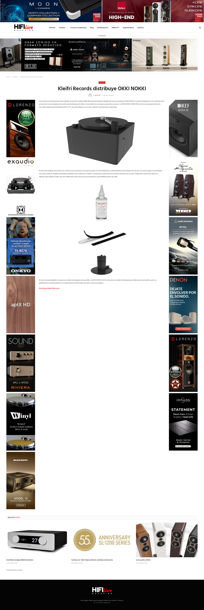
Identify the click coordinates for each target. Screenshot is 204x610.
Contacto (120, 600)
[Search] (200, 27)
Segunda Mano (128, 27)
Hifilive (98, 95)
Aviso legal (84, 600)
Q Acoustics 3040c (143, 560)
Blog (92, 27)
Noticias (52, 27)
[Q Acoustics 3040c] (167, 540)
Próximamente (102, 27)
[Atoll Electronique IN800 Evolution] (37, 540)
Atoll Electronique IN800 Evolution (19, 560)
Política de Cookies (110, 600)
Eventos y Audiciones (79, 27)
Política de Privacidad (96, 600)
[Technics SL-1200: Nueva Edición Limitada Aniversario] (102, 540)
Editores (140, 27)
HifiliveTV (115, 27)
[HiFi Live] (23, 27)
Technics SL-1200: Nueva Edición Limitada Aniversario (92, 560)
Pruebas (62, 27)
